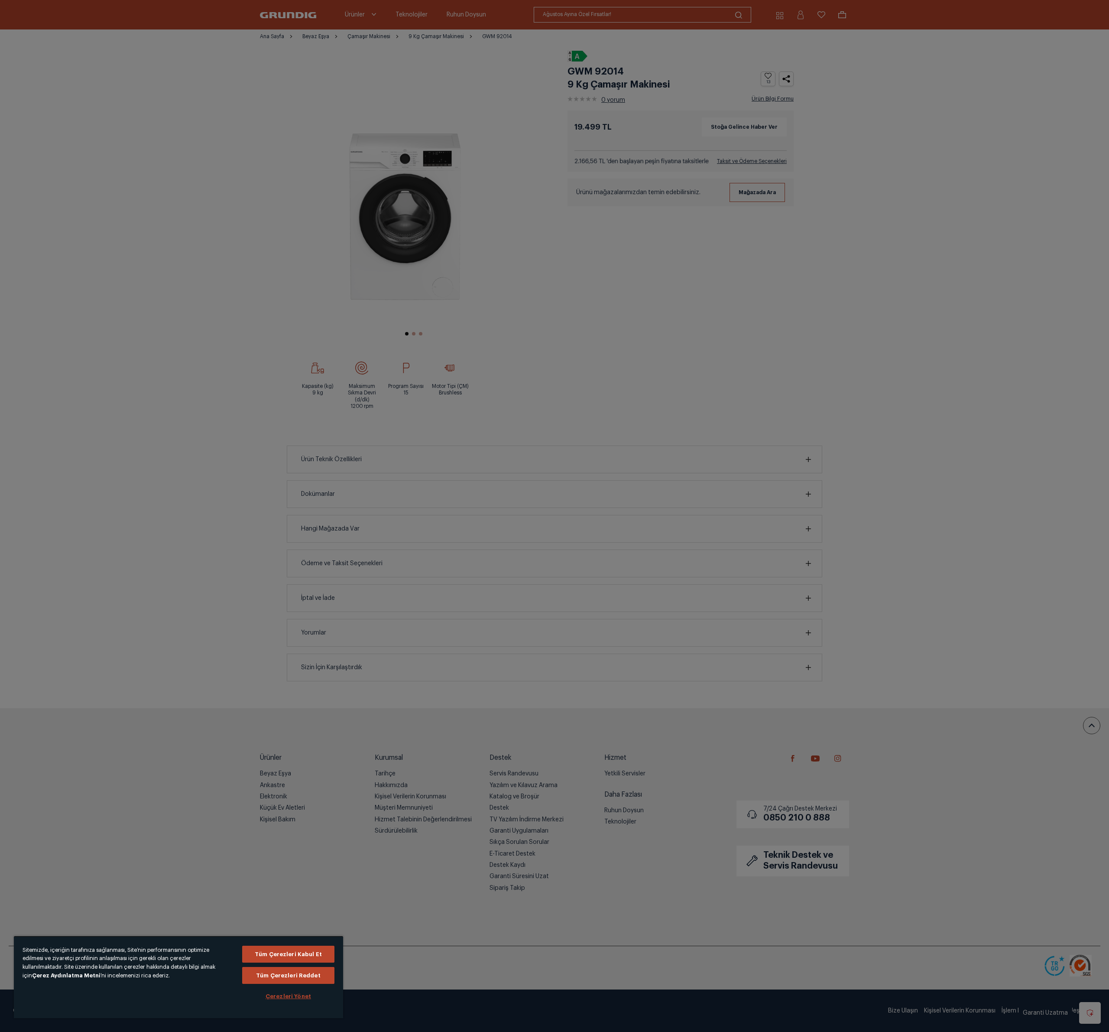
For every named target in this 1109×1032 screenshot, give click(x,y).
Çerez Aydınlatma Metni (66, 975)
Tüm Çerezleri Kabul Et (288, 954)
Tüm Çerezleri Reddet (288, 975)
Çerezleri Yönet (288, 996)
